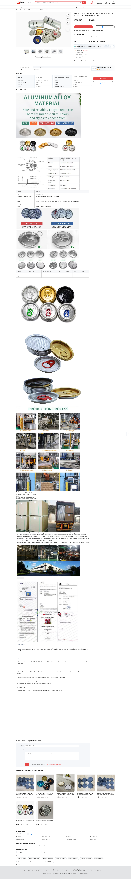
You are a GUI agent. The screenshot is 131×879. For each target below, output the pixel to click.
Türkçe (92, 870)
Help (90, 7)
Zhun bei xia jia (93, 839)
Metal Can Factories (21, 858)
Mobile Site (95, 869)
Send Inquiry (84, 27)
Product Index (89, 869)
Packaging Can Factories (47, 858)
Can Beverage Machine (73, 858)
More (17, 864)
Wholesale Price (67, 869)
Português (43, 870)
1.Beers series (68, 836)
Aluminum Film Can (98, 858)
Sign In (75, 60)
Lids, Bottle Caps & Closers (44, 9)
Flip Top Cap (53, 852)
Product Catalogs (35, 834)
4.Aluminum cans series (46, 839)
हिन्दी (84, 870)
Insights (100, 869)
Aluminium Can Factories (34, 858)
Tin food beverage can (45, 836)
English (33, 870)
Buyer (83, 7)
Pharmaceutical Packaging (33, 852)
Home (17, 9)
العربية (73, 870)
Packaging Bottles (21, 852)
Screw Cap (61, 852)
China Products (39, 869)
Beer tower (18, 836)
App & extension (98, 7)
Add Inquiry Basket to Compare (43, 57)
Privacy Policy (85, 873)
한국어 (76, 870)
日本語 (80, 870)
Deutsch (63, 870)
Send (27, 764)
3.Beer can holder (20, 839)
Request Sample (99, 30)
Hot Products (32, 869)
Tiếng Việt (97, 870)
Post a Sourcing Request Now (54, 764)
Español (37, 870)
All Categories (21, 7)
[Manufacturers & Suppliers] (23, 2)
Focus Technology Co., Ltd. (57, 873)
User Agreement (73, 873)
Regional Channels (81, 869)
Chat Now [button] (105, 27)
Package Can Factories (60, 858)
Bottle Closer (69, 852)
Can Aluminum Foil (34, 861)
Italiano (58, 870)
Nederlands (68, 870)
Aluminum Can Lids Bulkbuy (47, 861)
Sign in (113, 3)
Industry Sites (74, 869)
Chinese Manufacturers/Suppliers (49, 869)
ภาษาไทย (88, 870)
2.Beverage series (93, 836)
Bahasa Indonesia (103, 870)
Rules (114, 7)
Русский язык (53, 870)
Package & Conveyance (33, 9)
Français (47, 870)
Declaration (80, 873)
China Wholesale (60, 869)
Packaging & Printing (24, 9)
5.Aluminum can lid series (71, 839)
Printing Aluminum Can (22, 861)
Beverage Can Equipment (86, 858)
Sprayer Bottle (45, 852)
